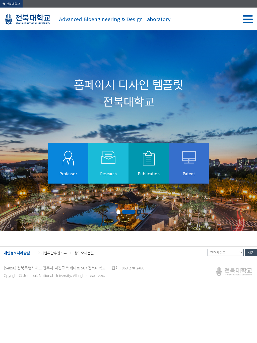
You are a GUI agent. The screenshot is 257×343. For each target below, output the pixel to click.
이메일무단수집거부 (52, 252)
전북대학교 (13, 4)
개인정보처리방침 (17, 252)
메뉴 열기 (247, 19)
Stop (139, 212)
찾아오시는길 (84, 252)
